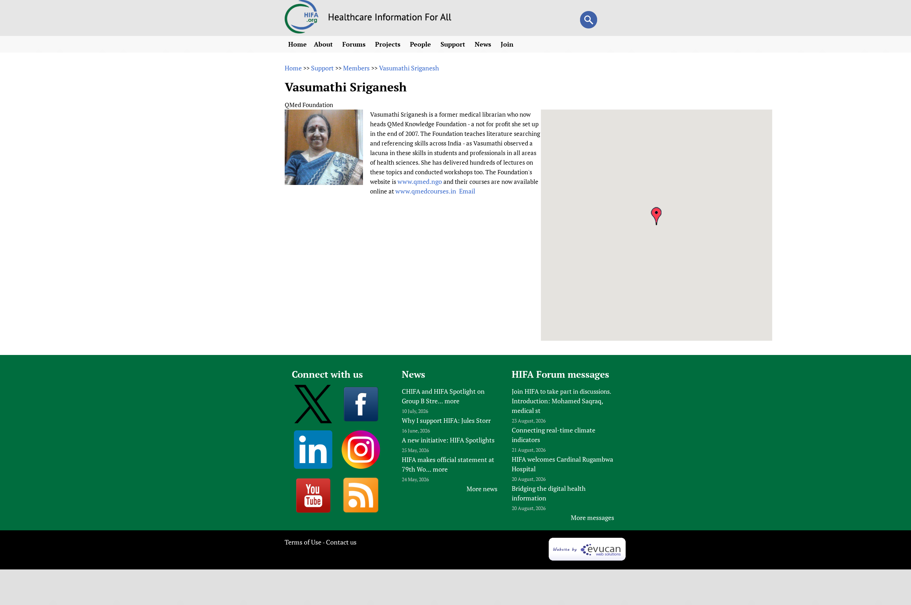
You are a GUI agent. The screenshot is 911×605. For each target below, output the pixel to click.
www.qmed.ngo (419, 181)
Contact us (341, 542)
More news (482, 488)
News (484, 44)
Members (356, 68)
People (421, 44)
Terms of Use (303, 542)
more (451, 401)
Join (508, 44)
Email (467, 191)
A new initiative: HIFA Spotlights (448, 440)
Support (454, 44)
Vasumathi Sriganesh (409, 68)
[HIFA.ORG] (302, 31)
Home (297, 44)
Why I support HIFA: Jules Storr (446, 420)
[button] (656, 216)
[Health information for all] (389, 18)
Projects (388, 44)
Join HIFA (525, 391)
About (324, 44)
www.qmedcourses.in (425, 191)
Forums (354, 44)
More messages (592, 517)
